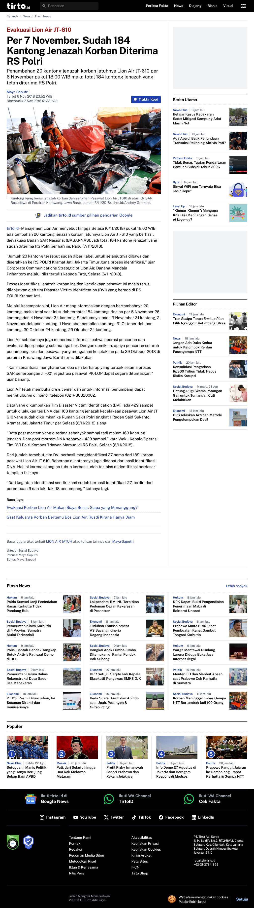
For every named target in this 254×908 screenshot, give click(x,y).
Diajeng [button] (195, 6)
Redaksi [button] (75, 850)
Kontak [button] (74, 844)
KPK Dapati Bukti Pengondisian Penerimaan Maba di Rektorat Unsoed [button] (198, 606)
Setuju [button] (242, 899)
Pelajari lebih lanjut (192, 902)
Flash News (43, 16)
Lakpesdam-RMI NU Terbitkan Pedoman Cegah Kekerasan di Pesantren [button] (114, 606)
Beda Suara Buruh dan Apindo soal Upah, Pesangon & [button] (114, 702)
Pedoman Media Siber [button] (86, 856)
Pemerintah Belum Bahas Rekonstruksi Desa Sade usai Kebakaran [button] (27, 678)
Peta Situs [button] (139, 862)
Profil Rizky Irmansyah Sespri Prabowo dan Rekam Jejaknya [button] (124, 772)
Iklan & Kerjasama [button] (83, 868)
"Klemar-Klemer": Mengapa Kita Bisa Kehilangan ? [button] (195, 215)
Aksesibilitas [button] (141, 838)
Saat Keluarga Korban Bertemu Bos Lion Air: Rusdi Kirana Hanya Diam (71, 517)
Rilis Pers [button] (76, 873)
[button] (18, 6)
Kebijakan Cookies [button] (146, 850)
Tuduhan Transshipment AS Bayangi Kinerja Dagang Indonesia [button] (109, 630)
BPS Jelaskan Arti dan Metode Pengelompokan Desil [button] (197, 417)
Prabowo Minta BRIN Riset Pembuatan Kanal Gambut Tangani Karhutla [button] (194, 630)
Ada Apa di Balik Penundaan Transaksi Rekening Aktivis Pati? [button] (199, 141)
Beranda (12, 16)
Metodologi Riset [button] (82, 862)
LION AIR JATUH (59, 542)
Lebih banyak (236, 586)
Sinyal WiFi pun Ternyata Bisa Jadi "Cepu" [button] (197, 189)
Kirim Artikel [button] (141, 856)
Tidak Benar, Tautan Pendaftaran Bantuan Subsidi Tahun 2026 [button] (199, 165)
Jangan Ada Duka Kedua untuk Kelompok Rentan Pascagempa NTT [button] (192, 347)
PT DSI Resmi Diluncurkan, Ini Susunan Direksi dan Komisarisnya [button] (31, 702)
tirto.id (13, 228)
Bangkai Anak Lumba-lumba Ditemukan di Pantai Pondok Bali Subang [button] (113, 654)
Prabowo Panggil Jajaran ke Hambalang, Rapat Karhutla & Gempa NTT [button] (226, 772)
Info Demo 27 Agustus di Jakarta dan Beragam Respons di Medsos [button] (176, 772)
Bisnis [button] (212, 6)
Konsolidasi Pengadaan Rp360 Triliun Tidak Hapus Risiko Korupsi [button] (194, 371)
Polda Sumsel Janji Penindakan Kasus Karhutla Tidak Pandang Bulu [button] (32, 606)
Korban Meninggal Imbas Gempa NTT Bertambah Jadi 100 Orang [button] (199, 700)
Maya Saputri (18, 92)
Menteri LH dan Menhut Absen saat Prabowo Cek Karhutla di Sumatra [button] (197, 678)
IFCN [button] (135, 868)
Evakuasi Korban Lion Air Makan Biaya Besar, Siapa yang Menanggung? (72, 507)
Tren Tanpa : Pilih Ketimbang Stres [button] (199, 321)
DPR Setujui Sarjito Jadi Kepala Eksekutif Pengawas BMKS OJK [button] (115, 676)
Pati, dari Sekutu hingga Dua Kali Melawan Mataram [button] (76, 772)
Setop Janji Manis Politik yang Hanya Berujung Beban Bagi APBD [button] (26, 772)
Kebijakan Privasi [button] (145, 844)
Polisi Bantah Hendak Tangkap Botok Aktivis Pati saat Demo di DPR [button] (31, 654)
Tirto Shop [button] (139, 873)
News (27, 16)
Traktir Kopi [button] (148, 100)
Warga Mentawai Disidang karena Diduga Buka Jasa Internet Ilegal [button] (194, 654)
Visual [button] (228, 6)
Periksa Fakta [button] (157, 6)
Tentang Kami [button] (80, 838)
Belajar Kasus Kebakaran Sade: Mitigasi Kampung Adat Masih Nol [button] (197, 119)
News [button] (178, 6)
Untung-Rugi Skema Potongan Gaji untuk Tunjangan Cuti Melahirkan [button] (197, 395)
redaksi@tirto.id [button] (204, 860)
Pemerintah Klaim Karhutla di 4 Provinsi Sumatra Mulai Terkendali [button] (29, 630)
